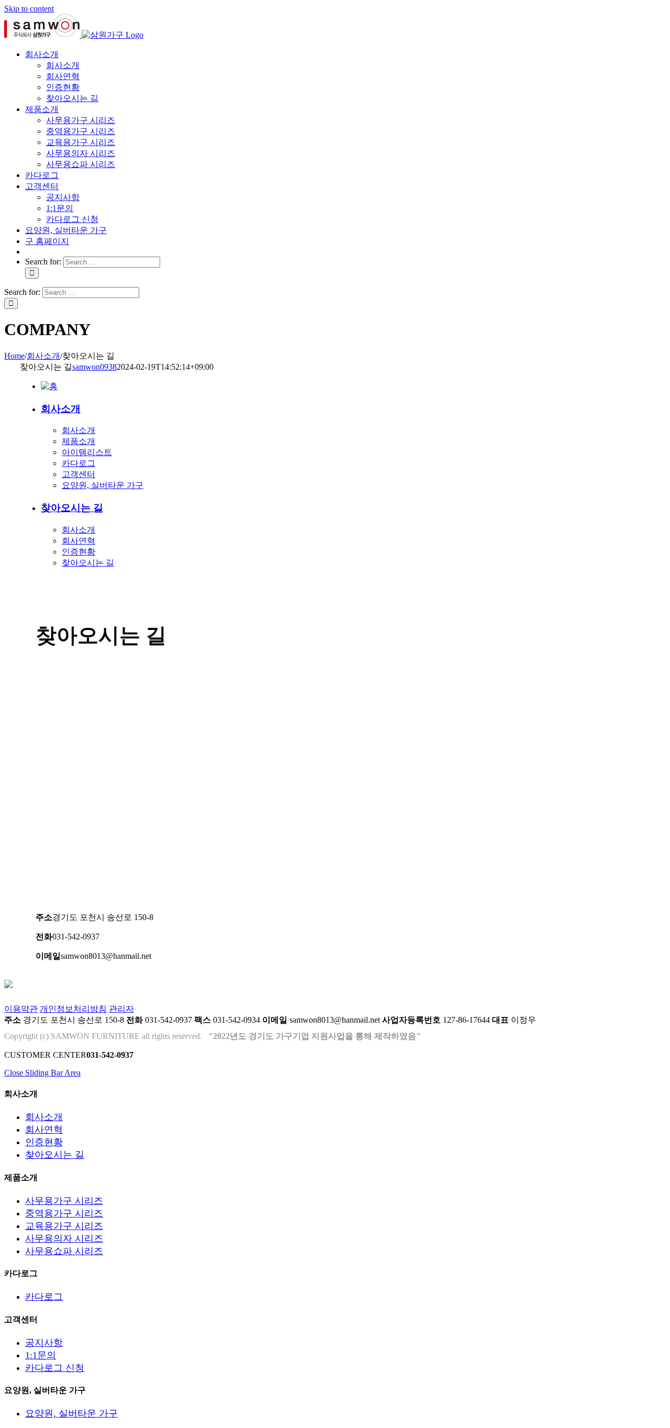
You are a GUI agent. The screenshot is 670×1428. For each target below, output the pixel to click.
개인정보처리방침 (73, 1008)
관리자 (121, 1008)
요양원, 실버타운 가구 (102, 485)
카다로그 (78, 463)
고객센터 (78, 474)
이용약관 (21, 1008)
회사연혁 (78, 540)
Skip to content (29, 8)
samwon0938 (94, 366)
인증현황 (78, 551)
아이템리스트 (87, 452)
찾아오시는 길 (72, 507)
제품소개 (78, 441)
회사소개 (61, 408)
